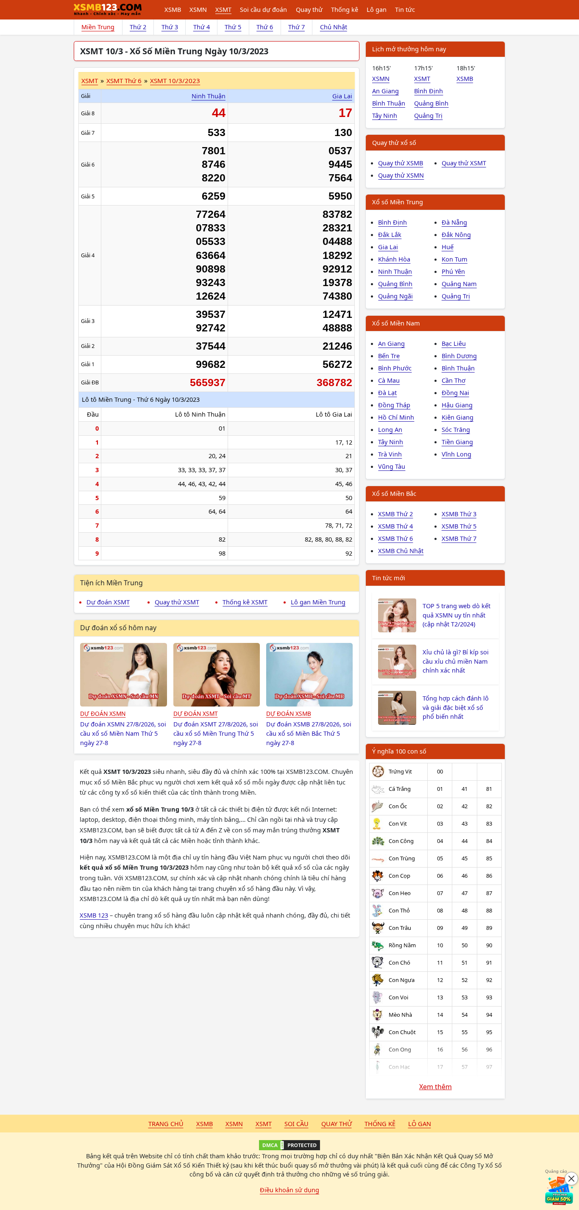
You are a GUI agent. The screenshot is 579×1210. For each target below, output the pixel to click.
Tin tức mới (388, 577)
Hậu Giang (457, 405)
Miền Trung (97, 26)
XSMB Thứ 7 (459, 538)
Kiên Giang (457, 417)
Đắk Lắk (389, 234)
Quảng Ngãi (395, 296)
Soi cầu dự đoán (263, 9)
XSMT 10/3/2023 (175, 80)
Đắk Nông (456, 234)
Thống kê (344, 9)
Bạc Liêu (454, 343)
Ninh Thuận (208, 96)
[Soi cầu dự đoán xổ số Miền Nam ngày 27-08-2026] (123, 675)
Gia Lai (342, 96)
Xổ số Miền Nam (396, 323)
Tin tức (405, 9)
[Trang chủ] (108, 9)
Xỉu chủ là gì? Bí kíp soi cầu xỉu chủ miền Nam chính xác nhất (456, 661)
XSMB (172, 9)
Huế (448, 246)
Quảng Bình (431, 103)
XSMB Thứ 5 (459, 526)
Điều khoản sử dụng (289, 1189)
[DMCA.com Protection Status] (289, 1145)
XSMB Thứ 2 (395, 513)
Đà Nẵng (454, 222)
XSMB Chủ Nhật (400, 550)
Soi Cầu (296, 1123)
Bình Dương (459, 355)
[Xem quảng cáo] (559, 1190)
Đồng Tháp (394, 405)
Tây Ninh (384, 115)
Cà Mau (389, 380)
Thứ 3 (169, 26)
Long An (390, 429)
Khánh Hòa (394, 259)
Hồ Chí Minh (396, 417)
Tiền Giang (457, 441)
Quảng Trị (428, 115)
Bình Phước (395, 368)
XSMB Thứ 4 (395, 526)
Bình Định (428, 90)
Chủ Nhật (333, 26)
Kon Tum (455, 259)
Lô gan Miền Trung (318, 602)
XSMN (198, 9)
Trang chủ (166, 1123)
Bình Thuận (388, 103)
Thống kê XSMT (245, 602)
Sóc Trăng (456, 429)
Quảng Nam (459, 283)
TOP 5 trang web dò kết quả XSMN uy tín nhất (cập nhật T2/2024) (456, 615)
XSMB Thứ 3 (459, 513)
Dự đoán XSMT (108, 602)
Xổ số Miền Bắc (394, 493)
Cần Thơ (453, 380)
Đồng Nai (455, 392)
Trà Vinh (390, 454)
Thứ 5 (233, 26)
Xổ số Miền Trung (397, 201)
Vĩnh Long (456, 454)
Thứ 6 (264, 26)
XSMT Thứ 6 (124, 80)
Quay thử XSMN (401, 175)
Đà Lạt (387, 392)
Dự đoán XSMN (102, 713)
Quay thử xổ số (394, 142)
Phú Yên (453, 271)
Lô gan (377, 9)
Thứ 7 (296, 26)
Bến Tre (389, 355)
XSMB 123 (94, 915)
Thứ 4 (201, 26)
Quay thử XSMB (400, 163)
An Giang (385, 90)
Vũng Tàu (391, 466)
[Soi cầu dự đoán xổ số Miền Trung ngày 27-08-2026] (216, 675)
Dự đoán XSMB (288, 713)
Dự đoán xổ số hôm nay (118, 627)
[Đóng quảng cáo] (571, 1178)
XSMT (223, 9)
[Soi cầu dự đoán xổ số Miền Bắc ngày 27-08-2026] (309, 675)
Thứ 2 (138, 26)
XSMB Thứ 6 (395, 538)
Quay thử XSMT (177, 602)
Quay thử (309, 9)
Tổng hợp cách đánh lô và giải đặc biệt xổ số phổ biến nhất (456, 707)
